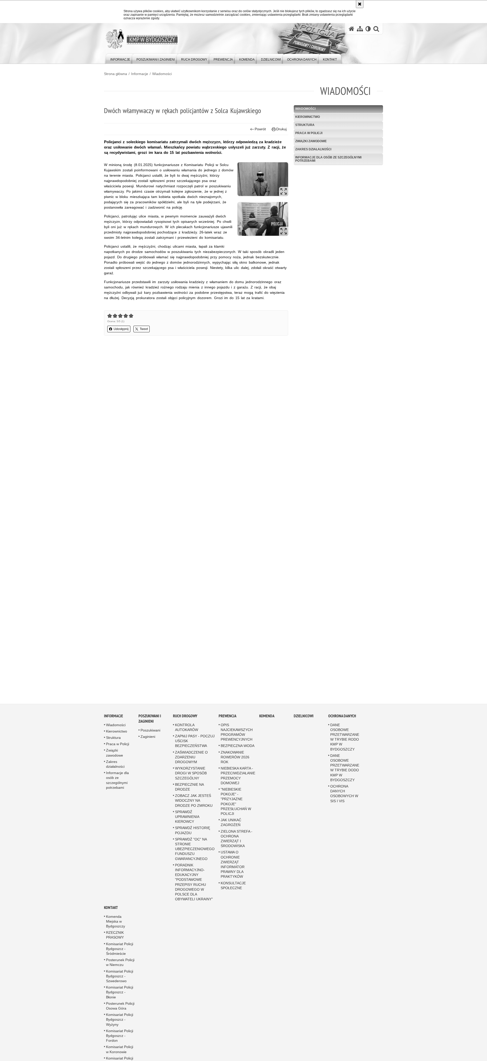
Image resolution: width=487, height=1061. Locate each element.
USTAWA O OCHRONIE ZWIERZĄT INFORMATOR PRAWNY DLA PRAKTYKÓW (233, 869)
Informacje (139, 74)
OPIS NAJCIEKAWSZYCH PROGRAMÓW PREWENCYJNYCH (237, 736)
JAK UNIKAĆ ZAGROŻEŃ (231, 826)
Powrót (260, 129)
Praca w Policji (308, 133)
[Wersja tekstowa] (368, 29)
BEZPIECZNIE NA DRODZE (189, 791)
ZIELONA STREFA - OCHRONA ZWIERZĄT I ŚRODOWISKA (236, 843)
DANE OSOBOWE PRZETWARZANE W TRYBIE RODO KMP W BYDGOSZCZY (344, 741)
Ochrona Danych (342, 720)
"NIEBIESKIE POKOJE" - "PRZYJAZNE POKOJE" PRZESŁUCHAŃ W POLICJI (236, 806)
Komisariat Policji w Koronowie (119, 1053)
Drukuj (281, 129)
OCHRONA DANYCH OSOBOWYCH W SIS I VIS (344, 798)
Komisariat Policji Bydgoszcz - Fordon (119, 1040)
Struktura (305, 125)
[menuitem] (120, 58)
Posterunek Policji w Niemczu (120, 966)
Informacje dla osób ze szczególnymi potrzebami (328, 159)
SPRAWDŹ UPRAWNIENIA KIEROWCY (187, 821)
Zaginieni (148, 741)
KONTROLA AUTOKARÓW (186, 731)
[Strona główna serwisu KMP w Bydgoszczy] (351, 29)
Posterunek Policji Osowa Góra (120, 1010)
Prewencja (227, 720)
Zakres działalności (313, 149)
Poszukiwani (150, 735)
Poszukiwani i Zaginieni (149, 723)
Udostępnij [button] (121, 329)
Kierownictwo (307, 117)
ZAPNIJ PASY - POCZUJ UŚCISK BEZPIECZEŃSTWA (195, 745)
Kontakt (111, 912)
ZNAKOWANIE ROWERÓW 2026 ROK (235, 762)
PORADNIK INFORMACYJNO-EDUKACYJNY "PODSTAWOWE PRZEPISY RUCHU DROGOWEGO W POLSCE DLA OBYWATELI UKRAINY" (194, 887)
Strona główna (115, 74)
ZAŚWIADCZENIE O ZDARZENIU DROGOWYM (191, 762)
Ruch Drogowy (185, 720)
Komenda (266, 720)
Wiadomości (162, 74)
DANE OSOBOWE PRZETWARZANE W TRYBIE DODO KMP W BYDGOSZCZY (344, 772)
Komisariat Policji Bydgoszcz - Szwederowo (119, 980)
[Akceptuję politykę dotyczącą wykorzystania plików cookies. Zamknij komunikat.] (359, 4)
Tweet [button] (144, 329)
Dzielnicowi (304, 720)
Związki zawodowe (311, 141)
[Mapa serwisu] (360, 29)
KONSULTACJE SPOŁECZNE (233, 890)
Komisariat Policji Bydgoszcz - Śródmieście (119, 953)
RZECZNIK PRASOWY (115, 939)
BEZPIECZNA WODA (237, 750)
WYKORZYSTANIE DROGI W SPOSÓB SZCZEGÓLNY (191, 777)
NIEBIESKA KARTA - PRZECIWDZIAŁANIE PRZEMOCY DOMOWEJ (238, 780)
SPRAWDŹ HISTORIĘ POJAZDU (192, 834)
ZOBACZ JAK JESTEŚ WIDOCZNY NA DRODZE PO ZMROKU (194, 805)
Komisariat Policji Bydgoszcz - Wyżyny (119, 1024)
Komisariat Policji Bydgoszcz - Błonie (119, 996)
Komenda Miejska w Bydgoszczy (115, 926)
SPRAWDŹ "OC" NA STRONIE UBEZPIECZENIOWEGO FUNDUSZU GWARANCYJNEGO (195, 853)
